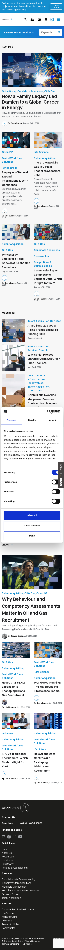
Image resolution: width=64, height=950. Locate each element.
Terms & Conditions (10, 944)
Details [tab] (32, 420)
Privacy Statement (32, 941)
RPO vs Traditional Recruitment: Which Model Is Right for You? (15, 760)
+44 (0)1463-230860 (31, 823)
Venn (60, 938)
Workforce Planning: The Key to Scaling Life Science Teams (47, 687)
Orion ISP (7, 152)
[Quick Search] (25, 19)
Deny (32, 535)
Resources (8, 856)
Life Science (41, 152)
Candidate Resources (13, 32)
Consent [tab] (11, 420)
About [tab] (52, 420)
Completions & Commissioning (43, 264)
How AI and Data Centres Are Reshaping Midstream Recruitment (44, 762)
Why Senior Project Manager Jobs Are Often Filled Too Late (43, 359)
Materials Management (14, 886)
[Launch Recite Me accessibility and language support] (52, 19)
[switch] (56, 482)
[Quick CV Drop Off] (32, 19)
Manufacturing (10, 916)
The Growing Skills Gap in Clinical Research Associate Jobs (47, 169)
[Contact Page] (39, 19)
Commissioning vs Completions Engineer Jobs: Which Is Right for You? (48, 277)
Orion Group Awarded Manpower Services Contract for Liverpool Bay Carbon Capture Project (42, 403)
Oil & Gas (49, 91)
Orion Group (9, 91)
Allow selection (32, 525)
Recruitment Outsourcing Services (20, 890)
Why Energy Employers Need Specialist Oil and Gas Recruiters (16, 261)
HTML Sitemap (26, 944)
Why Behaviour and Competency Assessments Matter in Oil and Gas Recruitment (31, 609)
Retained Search (37, 350)
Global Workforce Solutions (12, 160)
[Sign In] (46, 19)
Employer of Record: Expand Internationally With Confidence (15, 178)
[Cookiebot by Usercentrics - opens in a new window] (46, 412)
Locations (7, 860)
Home (5, 849)
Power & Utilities (11, 924)
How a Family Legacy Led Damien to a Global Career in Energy (30, 102)
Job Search (8, 864)
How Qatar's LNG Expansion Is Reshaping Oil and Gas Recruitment (13, 689)
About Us (7, 852)
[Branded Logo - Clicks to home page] (7, 19)
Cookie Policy (17, 941)
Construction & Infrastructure (36, 377)
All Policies (6, 941)
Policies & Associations (15, 867)
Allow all (32, 515)
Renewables (41, 256)
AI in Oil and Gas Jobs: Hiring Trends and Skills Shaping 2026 (42, 330)
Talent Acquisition (44, 158)
